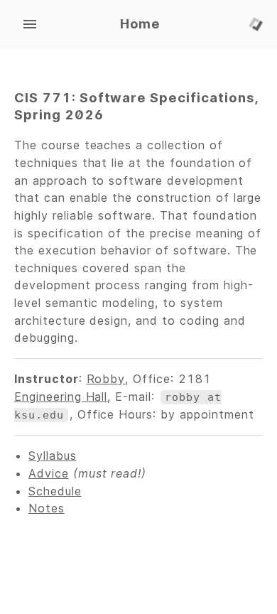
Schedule (55, 491)
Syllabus (52, 455)
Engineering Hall (60, 396)
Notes (46, 508)
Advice (48, 473)
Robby (106, 379)
